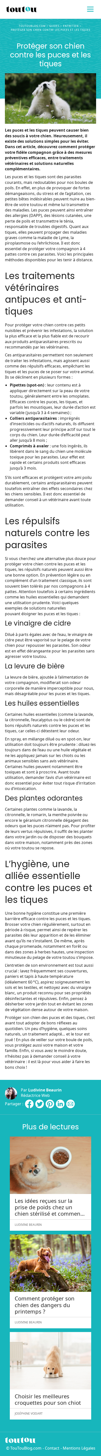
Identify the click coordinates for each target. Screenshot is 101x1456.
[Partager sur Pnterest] (50, 1104)
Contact (52, 1448)
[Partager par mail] (70, 1104)
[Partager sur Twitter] (39, 1104)
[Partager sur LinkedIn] (60, 1104)
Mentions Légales (79, 1448)
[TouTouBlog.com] (50, 10)
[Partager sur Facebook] (29, 1104)
